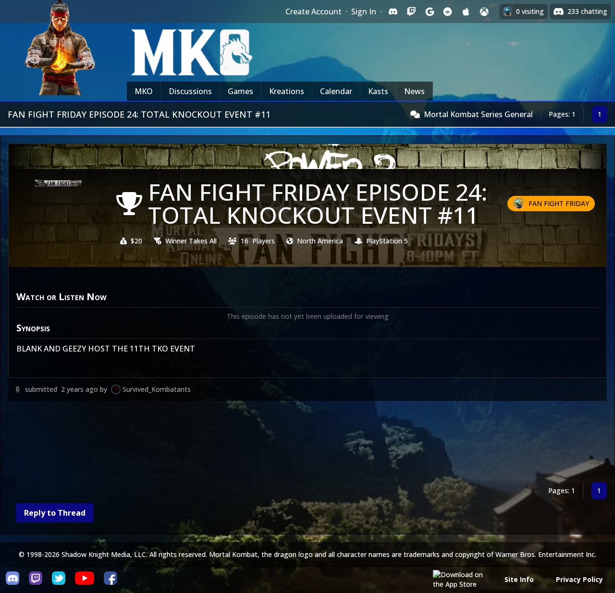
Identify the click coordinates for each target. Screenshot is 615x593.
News (414, 91)
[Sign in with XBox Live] (484, 11)
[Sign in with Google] (429, 11)
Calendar (336, 91)
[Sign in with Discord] (393, 11)
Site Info (519, 579)
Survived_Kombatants (157, 389)
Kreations (286, 91)
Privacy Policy (579, 579)
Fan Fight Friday (559, 203)
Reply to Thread (55, 513)
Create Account (313, 11)
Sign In (363, 11)
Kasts (378, 91)
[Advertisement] (296, 443)
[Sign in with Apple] (466, 11)
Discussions (190, 91)
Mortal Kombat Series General (478, 114)
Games (240, 91)
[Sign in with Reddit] (448, 11)
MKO (144, 91)
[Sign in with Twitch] (411, 11)
